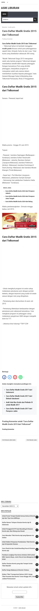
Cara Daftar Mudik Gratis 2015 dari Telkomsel (19, 44)
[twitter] (10, 377)
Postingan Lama (32, 440)
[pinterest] (15, 377)
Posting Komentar (7, 39)
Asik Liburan (10, 8)
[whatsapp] (20, 377)
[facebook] (4, 377)
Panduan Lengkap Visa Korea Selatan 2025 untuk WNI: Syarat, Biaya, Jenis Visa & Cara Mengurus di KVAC (18, 557)
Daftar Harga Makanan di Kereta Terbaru (15, 570)
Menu (4, 14)
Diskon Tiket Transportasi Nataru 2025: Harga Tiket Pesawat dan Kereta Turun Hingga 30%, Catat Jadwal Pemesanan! (19, 576)
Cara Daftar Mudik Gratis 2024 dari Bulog (18, 201)
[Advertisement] (19, 121)
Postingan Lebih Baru (8, 440)
